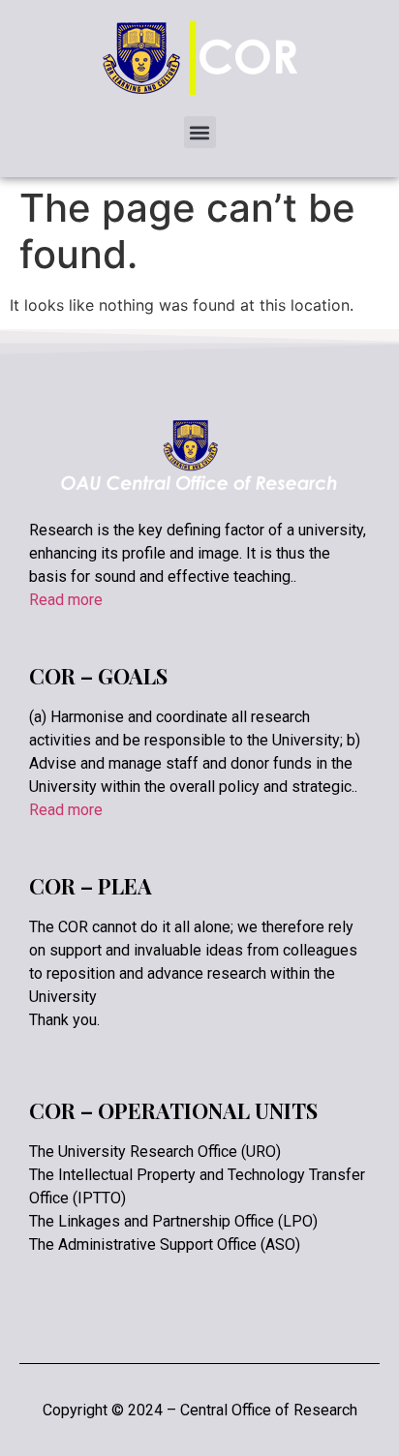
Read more (66, 600)
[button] (200, 132)
